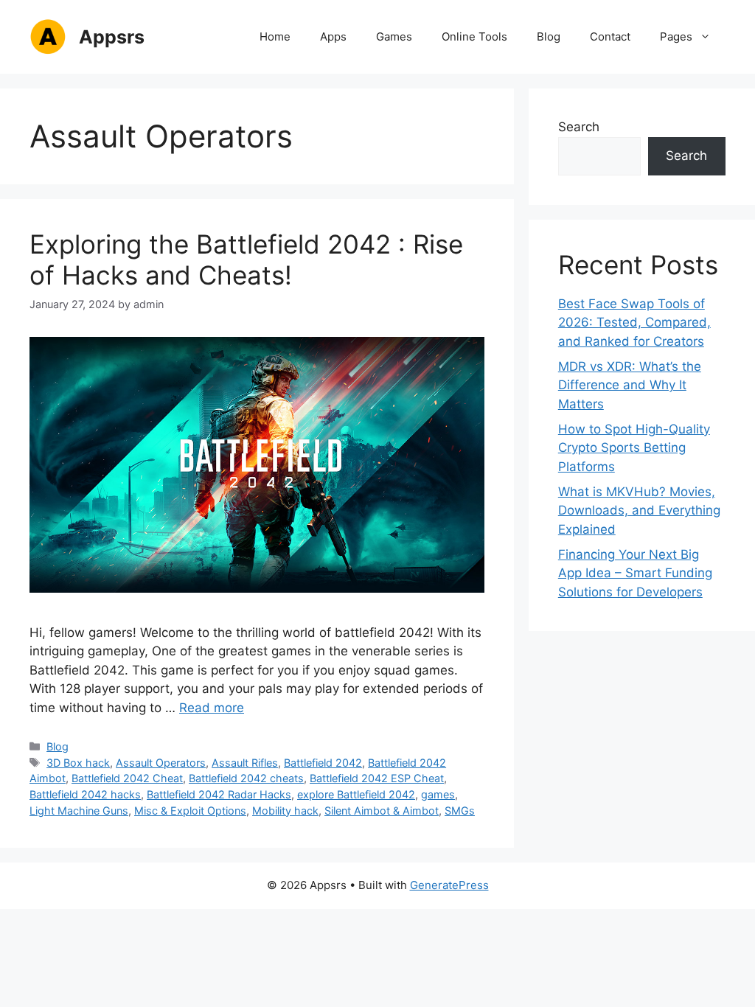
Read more (211, 707)
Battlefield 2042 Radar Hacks (219, 794)
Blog (548, 36)
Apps (333, 36)
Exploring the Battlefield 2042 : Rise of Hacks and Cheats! (246, 259)
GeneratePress (449, 885)
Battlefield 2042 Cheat (127, 778)
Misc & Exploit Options (190, 810)
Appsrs (112, 37)
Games (394, 36)
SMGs (460, 810)
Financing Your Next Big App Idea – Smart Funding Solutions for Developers (635, 573)
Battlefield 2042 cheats (246, 778)
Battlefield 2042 (323, 762)
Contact (610, 36)
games (438, 794)
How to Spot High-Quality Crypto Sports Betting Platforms (634, 448)
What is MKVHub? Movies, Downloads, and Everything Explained (639, 510)
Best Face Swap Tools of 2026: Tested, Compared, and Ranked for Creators (634, 322)
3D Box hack (78, 762)
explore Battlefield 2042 (356, 794)
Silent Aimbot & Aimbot (381, 810)
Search (578, 126)
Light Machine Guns (78, 810)
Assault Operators (161, 762)
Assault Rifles (245, 762)
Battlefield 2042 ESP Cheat (377, 778)
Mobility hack (285, 810)
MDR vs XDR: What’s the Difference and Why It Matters (629, 385)
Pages (676, 36)
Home (275, 36)
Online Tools (474, 36)
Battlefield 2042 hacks (85, 794)
